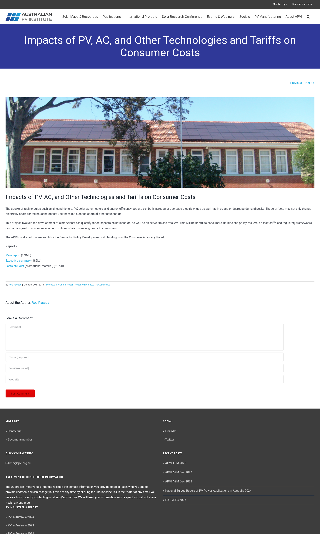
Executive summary (18, 260)
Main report (13, 255)
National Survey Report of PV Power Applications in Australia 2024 (208, 490)
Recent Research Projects (80, 284)
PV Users (61, 284)
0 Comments (103, 284)
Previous (296, 83)
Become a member (20, 439)
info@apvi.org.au (20, 463)
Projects (50, 284)
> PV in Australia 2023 (20, 525)
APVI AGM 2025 (175, 463)
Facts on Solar (15, 266)
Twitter (169, 439)
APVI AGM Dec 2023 (178, 481)
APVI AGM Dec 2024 (178, 472)
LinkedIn (170, 431)
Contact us (14, 431)
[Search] (308, 16)
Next (308, 83)
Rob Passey (15, 284)
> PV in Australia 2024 (20, 517)
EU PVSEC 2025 (175, 500)
